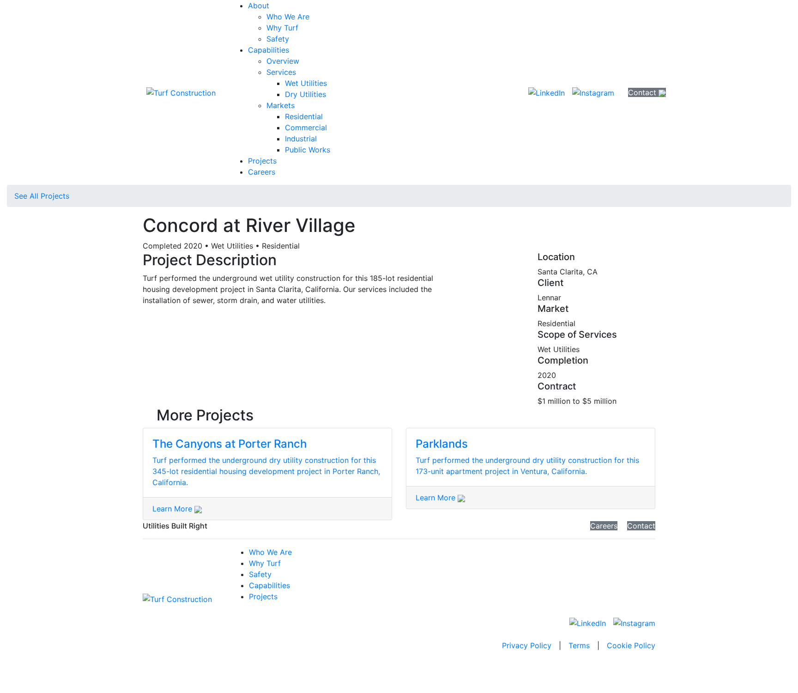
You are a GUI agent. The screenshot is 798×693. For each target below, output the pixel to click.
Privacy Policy (526, 645)
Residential (304, 116)
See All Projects (41, 196)
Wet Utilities (306, 83)
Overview (282, 61)
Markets (280, 105)
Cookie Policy (631, 645)
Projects (262, 160)
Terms (579, 645)
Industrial (301, 138)
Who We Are (287, 16)
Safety (277, 38)
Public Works (307, 149)
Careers (261, 171)
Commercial (306, 127)
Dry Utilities (305, 94)
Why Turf (282, 27)
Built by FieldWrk (399, 667)
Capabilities (268, 50)
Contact (643, 92)
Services (281, 72)
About (258, 5)
